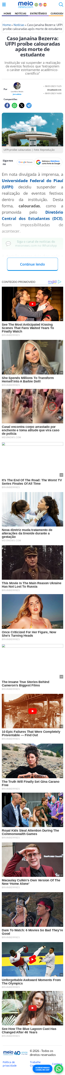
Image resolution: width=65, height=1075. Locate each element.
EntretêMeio (38, 13)
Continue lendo (32, 264)
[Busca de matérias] (61, 6)
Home (7, 13)
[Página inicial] (25, 4)
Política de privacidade (10, 1063)
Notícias (20, 13)
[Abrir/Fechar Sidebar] (4, 4)
